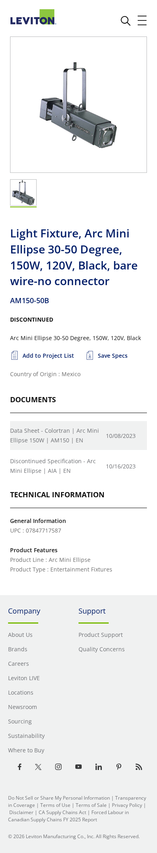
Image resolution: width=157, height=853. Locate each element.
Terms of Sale (91, 805)
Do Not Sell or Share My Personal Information (59, 797)
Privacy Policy (127, 805)
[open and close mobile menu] (142, 20)
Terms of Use (55, 805)
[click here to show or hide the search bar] (125, 21)
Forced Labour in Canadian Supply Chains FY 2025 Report (68, 816)
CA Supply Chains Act (62, 812)
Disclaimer (21, 812)
